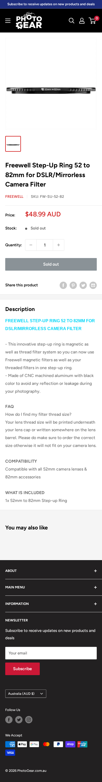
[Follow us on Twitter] (18, 719)
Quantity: (13, 245)
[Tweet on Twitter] (83, 285)
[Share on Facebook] (63, 285)
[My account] (81, 21)
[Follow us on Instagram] (28, 719)
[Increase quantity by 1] (58, 244)
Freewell (14, 196)
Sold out (51, 264)
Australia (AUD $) (21, 694)
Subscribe (22, 668)
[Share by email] (93, 285)
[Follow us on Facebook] (9, 719)
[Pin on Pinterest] (73, 285)
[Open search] (72, 21)
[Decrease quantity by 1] (30, 244)
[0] (92, 21)
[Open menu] (7, 21)
